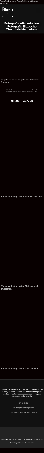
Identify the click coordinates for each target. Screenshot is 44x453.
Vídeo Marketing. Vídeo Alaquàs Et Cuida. (22, 196)
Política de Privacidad (26, 443)
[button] (38, 10)
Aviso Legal (14, 443)
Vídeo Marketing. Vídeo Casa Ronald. (19, 368)
